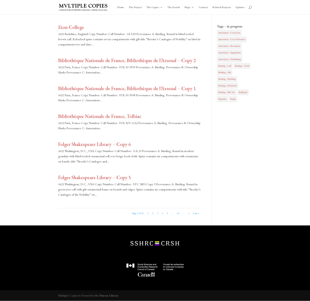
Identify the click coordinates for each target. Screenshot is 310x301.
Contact (203, 7)
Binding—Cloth (242, 65)
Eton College (71, 27)
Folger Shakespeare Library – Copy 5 (94, 177)
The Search (173, 7)
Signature (222, 98)
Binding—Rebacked (227, 85)
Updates (240, 7)
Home (120, 7)
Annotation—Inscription (229, 46)
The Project (135, 7)
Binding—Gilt (224, 72)
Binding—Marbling (227, 79)
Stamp (233, 98)
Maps (187, 7)
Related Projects (221, 7)
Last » (196, 213)
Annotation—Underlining (229, 59)
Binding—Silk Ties (226, 92)
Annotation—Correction (229, 32)
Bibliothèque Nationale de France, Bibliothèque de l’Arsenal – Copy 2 (127, 60)
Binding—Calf (224, 65)
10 (178, 213)
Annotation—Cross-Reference (231, 39)
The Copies (152, 7)
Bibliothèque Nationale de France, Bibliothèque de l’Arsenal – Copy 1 (127, 88)
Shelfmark (243, 92)
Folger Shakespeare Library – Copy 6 (94, 144)
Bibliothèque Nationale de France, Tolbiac (99, 116)
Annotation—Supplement (229, 52)
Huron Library (109, 295)
